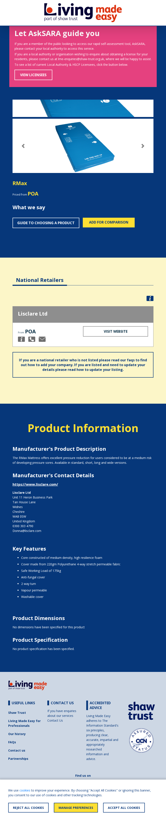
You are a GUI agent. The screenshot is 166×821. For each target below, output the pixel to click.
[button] (23, 146)
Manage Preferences (76, 808)
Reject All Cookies (28, 808)
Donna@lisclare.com (27, 531)
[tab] (40, 276)
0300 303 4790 (23, 526)
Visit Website (116, 331)
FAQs (12, 742)
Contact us (16, 750)
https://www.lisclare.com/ (35, 484)
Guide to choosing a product (46, 222)
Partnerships (18, 759)
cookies (24, 790)
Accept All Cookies (124, 808)
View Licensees (33, 74)
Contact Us (55, 720)
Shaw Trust (17, 713)
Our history (17, 734)
